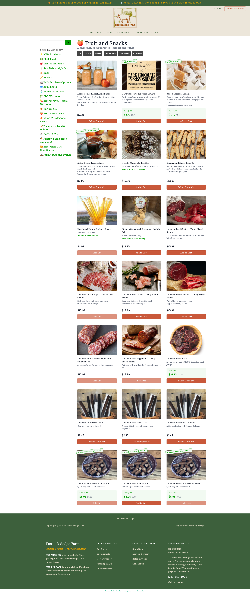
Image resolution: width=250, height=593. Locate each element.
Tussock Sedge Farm (74, 525)
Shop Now (137, 549)
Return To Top (125, 518)
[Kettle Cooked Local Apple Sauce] (97, 75)
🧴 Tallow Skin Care (52, 91)
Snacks (98, 53)
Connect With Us (146, 32)
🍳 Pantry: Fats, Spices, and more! (53, 140)
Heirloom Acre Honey (87, 235)
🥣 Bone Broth (48, 86)
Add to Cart (141, 121)
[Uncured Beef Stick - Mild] (97, 404)
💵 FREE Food (48, 58)
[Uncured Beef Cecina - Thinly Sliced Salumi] (186, 210)
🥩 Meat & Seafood (51, 63)
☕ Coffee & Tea (49, 134)
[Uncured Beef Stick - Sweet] (186, 404)
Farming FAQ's (104, 563)
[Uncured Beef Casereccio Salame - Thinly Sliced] (97, 340)
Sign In (217, 9)
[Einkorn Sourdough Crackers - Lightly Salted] (141, 210)
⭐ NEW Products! (50, 54)
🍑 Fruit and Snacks (52, 113)
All (79, 53)
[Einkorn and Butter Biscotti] (186, 144)
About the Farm (117, 32)
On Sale (88, 53)
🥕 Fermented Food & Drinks (52, 128)
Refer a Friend (139, 558)
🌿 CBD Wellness (50, 96)
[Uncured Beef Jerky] (186, 340)
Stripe (201, 525)
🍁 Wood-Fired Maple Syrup (53, 120)
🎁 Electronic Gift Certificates (51, 148)
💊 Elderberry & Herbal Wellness (54, 102)
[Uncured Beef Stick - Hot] (141, 404)
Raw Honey (124, 53)
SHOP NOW (96, 32)
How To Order (104, 558)
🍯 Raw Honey (48, 108)
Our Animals (103, 554)
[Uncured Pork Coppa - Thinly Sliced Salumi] (97, 276)
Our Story (101, 549)
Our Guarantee (104, 568)
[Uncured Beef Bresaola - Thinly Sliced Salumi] (186, 276)
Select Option (96, 121)
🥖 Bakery (46, 77)
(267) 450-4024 (177, 576)
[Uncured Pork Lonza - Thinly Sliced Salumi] (141, 276)
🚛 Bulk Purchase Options (55, 82)
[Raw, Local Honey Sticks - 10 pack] (97, 210)
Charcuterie (110, 53)
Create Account (235, 9)
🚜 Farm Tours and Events (55, 154)
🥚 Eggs (44, 72)
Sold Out (97, 252)
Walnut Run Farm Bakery (133, 169)
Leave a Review (140, 554)
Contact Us (138, 563)
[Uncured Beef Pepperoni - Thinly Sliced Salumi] (141, 340)
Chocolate (137, 53)
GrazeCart (141, 591)
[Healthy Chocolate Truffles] (141, 144)
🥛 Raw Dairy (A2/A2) (53, 68)
